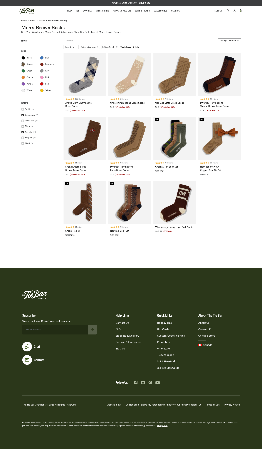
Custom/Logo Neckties (171, 335)
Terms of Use (212, 404)
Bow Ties (87, 10)
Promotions (164, 342)
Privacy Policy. (162, 426)
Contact (39, 360)
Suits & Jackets (143, 10)
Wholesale (163, 348)
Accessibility (114, 404)
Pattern (24, 102)
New (69, 10)
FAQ (118, 329)
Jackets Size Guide (168, 367)
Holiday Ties (164, 322)
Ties (77, 10)
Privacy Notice (232, 404)
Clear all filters (129, 47)
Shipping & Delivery (127, 335)
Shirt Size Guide (166, 361)
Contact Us (122, 322)
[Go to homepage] (27, 11)
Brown (42, 20)
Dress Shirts (102, 10)
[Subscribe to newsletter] (92, 329)
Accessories (160, 10)
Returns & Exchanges (128, 342)
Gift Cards (163, 329)
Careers (203, 329)
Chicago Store (206, 335)
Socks (32, 20)
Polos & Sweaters (122, 10)
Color (23, 50)
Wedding (175, 10)
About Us (204, 322)
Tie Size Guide (165, 355)
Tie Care (120, 348)
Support (219, 10)
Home (24, 20)
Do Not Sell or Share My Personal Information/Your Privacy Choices (162, 404)
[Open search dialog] (228, 11)
